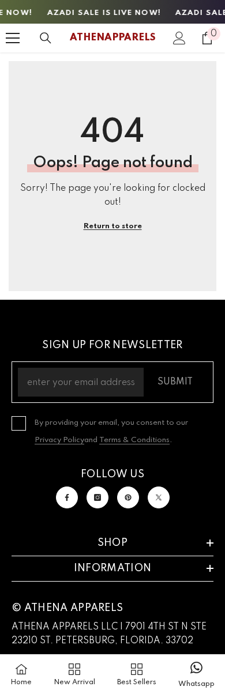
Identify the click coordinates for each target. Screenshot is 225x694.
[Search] (45, 38)
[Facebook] (67, 497)
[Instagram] (97, 497)
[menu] (13, 38)
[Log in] (179, 38)
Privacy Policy (59, 440)
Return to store (113, 226)
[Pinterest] (128, 497)
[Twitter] (159, 497)
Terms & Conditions (134, 440)
